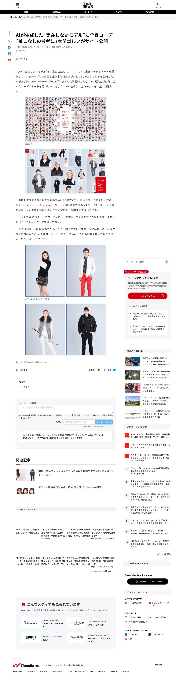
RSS (91, 671)
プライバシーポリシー (76, 671)
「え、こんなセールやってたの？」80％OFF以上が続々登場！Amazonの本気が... (53, 532)
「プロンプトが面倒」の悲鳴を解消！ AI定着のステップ (103, 560)
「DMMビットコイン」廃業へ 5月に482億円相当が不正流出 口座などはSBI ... (28, 561)
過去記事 (150, 12)
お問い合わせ (57, 671)
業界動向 (57, 12)
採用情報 (114, 671)
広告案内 (43, 671)
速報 (26, 12)
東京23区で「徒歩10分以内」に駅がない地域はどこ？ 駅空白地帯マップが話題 (149, 316)
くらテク (119, 12)
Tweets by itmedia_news (138, 575)
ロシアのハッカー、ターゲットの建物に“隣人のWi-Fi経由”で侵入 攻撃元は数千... (78, 532)
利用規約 (158, 664)
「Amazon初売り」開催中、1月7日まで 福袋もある (28, 531)
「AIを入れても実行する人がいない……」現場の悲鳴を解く (103, 532)
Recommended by (98, 571)
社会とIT (88, 12)
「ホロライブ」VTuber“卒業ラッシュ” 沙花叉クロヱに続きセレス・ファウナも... (53, 561)
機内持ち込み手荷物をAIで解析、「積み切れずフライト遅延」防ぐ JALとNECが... (78, 561)
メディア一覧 (17, 671)
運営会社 (101, 671)
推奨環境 (126, 671)
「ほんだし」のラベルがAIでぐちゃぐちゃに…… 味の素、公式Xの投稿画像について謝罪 (149, 329)
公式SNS (31, 671)
